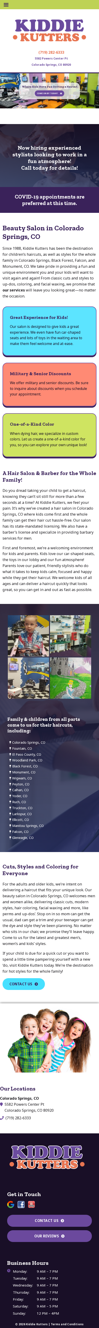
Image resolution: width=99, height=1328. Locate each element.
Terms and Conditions (67, 1324)
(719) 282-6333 (51, 52)
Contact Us (20, 984)
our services (14, 290)
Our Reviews (46, 1236)
